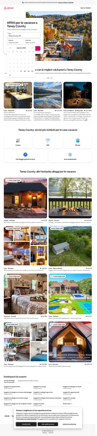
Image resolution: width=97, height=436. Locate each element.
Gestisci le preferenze (69, 424)
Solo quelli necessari (48, 424)
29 (28, 71)
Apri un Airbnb (86, 8)
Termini (51, 433)
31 (10, 75)
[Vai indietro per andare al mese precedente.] (10, 48)
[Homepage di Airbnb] (8, 8)
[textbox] (15, 42)
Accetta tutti (26, 424)
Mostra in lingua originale (65, 2)
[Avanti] (51, 78)
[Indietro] (44, 78)
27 (21, 71)
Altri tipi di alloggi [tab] (9, 381)
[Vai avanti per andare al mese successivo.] (32, 48)
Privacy (44, 433)
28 (25, 71)
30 (32, 71)
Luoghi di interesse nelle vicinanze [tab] (28, 381)
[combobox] (23, 36)
